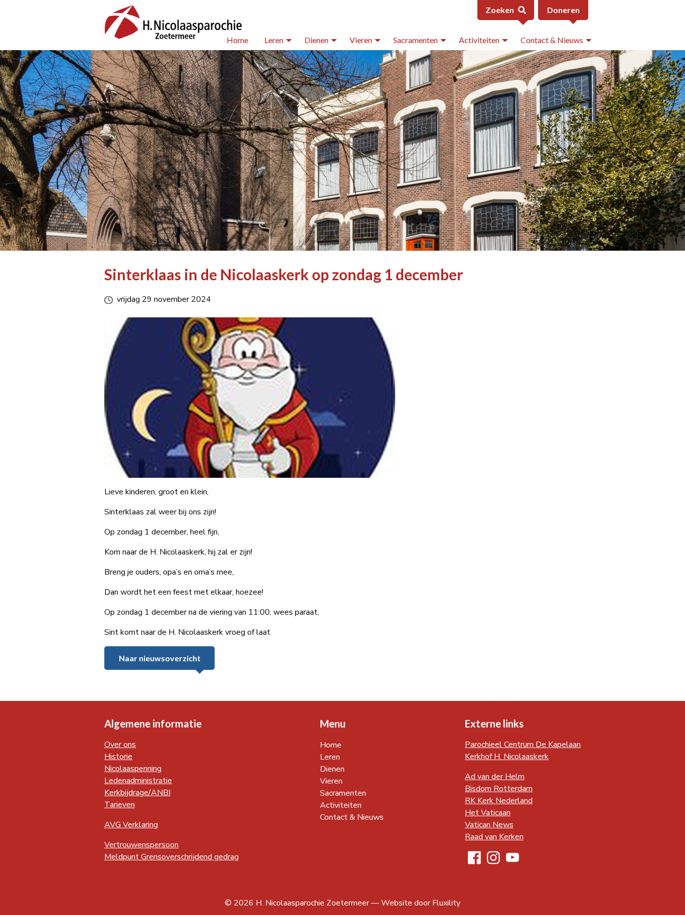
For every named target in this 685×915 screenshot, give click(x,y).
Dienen (316, 40)
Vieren (361, 40)
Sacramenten (415, 40)
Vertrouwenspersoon (141, 844)
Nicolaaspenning (132, 768)
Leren (273, 40)
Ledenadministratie (138, 780)
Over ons (120, 744)
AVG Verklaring (131, 824)
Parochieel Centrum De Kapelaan (523, 744)
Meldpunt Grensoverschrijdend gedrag (171, 856)
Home (237, 40)
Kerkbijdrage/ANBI (137, 792)
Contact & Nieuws (552, 40)
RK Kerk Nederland (499, 800)
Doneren (563, 10)
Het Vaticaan (487, 812)
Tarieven (119, 804)
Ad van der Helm (495, 776)
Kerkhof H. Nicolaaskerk (507, 756)
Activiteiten (479, 40)
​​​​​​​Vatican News (489, 824)
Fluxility (446, 902)
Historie (118, 756)
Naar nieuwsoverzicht (160, 658)
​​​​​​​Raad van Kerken (494, 836)
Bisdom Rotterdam (499, 788)
